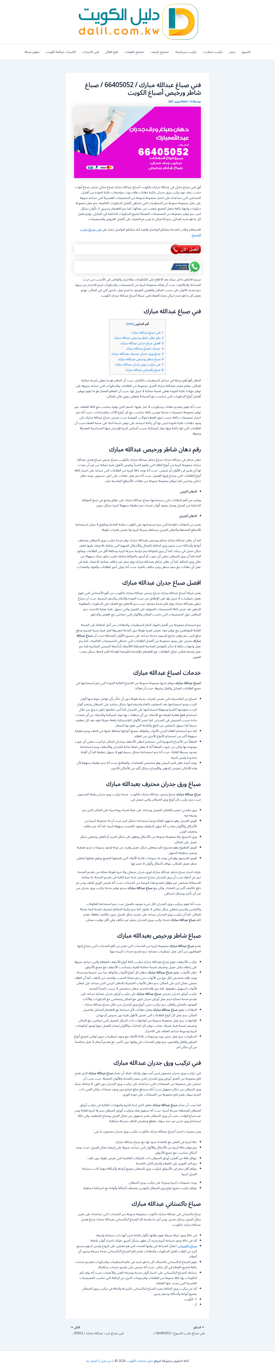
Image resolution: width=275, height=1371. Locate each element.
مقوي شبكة (32, 51)
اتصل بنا (91, 1360)
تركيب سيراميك (185, 51)
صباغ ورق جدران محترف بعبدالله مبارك (137, 354)
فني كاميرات (90, 51)
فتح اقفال (111, 51)
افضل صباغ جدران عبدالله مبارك (142, 343)
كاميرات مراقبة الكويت (61, 51)
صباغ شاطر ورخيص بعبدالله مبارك (141, 359)
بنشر (232, 51)
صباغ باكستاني (187, 1246)
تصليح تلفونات (134, 51)
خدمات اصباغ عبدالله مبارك (145, 348)
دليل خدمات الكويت (139, 1360)
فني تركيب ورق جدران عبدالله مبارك (139, 364)
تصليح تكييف (160, 51)
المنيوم (246, 51)
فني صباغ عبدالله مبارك (147, 332)
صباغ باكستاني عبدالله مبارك (144, 370)
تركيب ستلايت (213, 51)
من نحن (106, 1360)
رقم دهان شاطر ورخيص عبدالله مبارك (139, 338)
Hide (130, 324)
